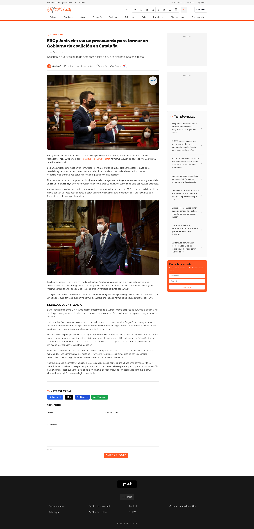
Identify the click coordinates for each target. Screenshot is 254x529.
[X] (141, 10)
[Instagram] (152, 10)
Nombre (50, 412)
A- (184, 10)
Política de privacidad (99, 506)
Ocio (144, 17)
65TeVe (201, 3)
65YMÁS (56, 66)
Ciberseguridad (178, 17)
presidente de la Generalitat (96, 159)
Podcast (190, 3)
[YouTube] (158, 10)
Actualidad (129, 17)
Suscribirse (187, 287)
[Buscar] (127, 9)
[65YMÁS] (49, 66)
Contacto (133, 506)
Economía (97, 17)
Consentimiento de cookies (182, 506)
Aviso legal (54, 512)
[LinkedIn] (147, 10)
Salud (82, 17)
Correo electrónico (111, 412)
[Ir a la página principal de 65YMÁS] (59, 9)
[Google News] (176, 10)
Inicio (49, 52)
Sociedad (113, 17)
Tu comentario (52, 424)
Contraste (200, 10)
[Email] (164, 10)
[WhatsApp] (170, 10)
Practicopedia (198, 17)
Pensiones (68, 17)
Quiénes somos (175, 3)
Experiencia (158, 17)
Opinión (53, 17)
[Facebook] (135, 10)
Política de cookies (98, 512)
